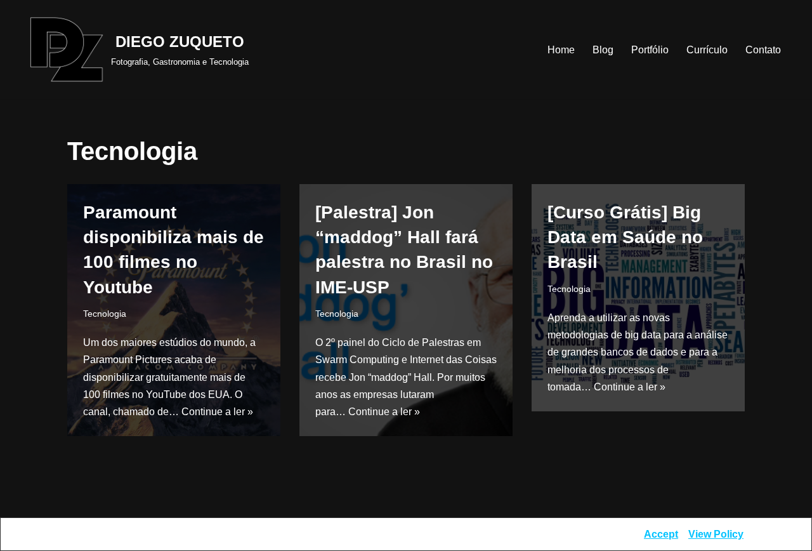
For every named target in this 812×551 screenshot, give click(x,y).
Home (561, 49)
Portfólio (650, 49)
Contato (763, 49)
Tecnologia (104, 314)
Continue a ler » (217, 411)
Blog (603, 49)
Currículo (707, 49)
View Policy (715, 534)
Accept (661, 534)
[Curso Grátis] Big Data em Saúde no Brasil (625, 237)
